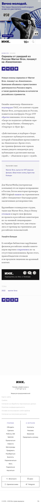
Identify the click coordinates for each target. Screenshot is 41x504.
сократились (23, 249)
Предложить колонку (30, 437)
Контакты (30, 427)
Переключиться (10, 460)
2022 (3, 291)
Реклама (30, 430)
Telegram (31, 484)
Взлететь (10, 457)
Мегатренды (10, 447)
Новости (5, 53)
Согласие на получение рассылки (14, 414)
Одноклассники (12, 484)
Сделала (10, 430)
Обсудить (10, 427)
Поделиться (10, 467)
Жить (10, 464)
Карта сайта (6, 397)
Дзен (31, 479)
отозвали (6, 214)
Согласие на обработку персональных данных (19, 404)
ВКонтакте (12, 479)
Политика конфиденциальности (13, 407)
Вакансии (30, 434)
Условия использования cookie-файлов (16, 411)
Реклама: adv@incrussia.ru (20, 387)
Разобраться (10, 454)
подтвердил (7, 107)
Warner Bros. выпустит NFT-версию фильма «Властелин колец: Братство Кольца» (20, 172)
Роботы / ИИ (10, 434)
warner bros (12, 291)
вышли (18, 194)
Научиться (10, 470)
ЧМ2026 (10, 437)
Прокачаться (10, 440)
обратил (6, 117)
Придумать (10, 450)
